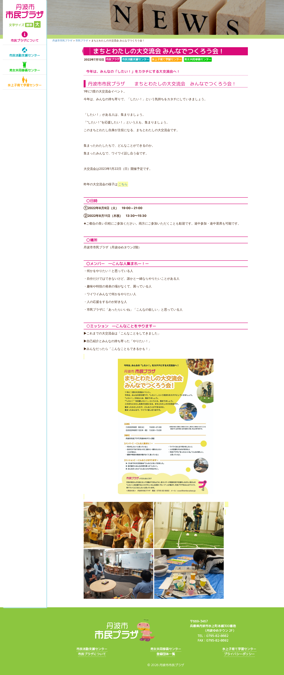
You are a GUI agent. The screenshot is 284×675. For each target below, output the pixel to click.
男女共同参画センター (24, 70)
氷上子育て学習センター (25, 85)
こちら (123, 184)
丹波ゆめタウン (217, 630)
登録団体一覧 (165, 654)
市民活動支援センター (24, 55)
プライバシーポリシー (239, 654)
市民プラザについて (25, 40)
